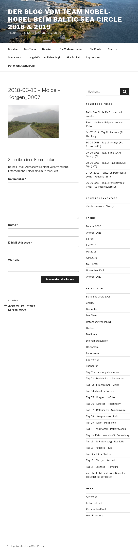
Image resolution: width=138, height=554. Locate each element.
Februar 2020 (93, 226)
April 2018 (91, 257)
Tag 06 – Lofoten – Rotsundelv (103, 403)
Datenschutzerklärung (22, 65)
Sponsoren (14, 57)
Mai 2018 (91, 251)
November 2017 (95, 270)
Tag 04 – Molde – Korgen (100, 391)
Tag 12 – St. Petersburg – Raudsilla (105, 441)
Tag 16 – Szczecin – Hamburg (102, 466)
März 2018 (92, 264)
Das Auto (47, 49)
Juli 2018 (90, 238)
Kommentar (17, 179)
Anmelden (91, 496)
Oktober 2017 (93, 276)
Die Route (95, 49)
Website (14, 260)
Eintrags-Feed (94, 503)
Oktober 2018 (93, 232)
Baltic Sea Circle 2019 (98, 296)
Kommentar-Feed (96, 509)
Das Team (30, 49)
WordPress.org (94, 515)
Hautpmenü (92, 347)
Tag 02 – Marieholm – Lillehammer (105, 378)
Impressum (93, 57)
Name (13, 225)
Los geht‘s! (92, 359)
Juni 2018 (91, 245)
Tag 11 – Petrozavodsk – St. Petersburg (108, 435)
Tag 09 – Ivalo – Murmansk (101, 422)
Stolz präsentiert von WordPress (25, 546)
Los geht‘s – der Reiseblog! (43, 57)
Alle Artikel (73, 57)
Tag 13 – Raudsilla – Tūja (99, 447)
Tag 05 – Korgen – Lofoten (101, 397)
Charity (112, 49)
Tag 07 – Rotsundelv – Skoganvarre (106, 410)
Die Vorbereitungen (71, 49)
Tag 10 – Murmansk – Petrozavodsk (106, 428)
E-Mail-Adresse (20, 242)
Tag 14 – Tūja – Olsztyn (98, 454)
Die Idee (13, 49)
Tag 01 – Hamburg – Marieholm (103, 372)
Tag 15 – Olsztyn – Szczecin (101, 460)
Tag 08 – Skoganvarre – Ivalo (102, 416)
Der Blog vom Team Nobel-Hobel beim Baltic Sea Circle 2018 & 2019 (65, 19)
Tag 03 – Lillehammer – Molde (102, 384)
